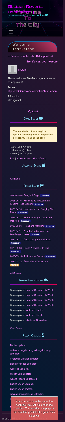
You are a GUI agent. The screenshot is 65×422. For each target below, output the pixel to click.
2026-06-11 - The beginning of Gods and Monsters (31, 219)
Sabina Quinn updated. (22, 383)
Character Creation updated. (24, 358)
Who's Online (39, 158)
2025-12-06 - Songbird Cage (24, 195)
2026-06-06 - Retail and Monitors (27, 225)
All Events (15, 178)
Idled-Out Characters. (37, 320)
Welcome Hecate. (35, 315)
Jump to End (45, 56)
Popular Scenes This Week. (40, 290)
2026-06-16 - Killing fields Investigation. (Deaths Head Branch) (30, 202)
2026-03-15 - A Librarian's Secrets (27, 256)
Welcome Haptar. (34, 310)
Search (34, 111)
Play (12, 158)
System (22, 69)
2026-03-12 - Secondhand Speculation (29, 261)
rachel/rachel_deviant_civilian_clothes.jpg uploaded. (31, 352)
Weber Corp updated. (21, 373)
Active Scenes (23, 158)
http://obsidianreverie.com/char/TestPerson (32, 91)
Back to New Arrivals (22, 56)
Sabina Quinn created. (21, 388)
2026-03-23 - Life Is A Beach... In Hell (29, 248)
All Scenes (15, 273)
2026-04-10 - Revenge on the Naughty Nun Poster (32, 210)
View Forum (16, 328)
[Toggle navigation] (11, 31)
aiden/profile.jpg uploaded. (23, 363)
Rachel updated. (18, 345)
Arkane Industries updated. (24, 378)
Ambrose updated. (19, 368)
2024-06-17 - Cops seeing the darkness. (30, 239)
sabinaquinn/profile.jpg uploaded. (27, 394)
